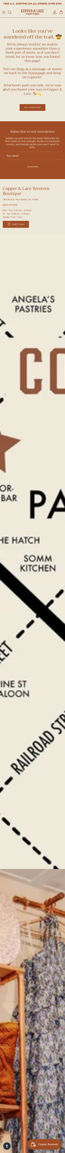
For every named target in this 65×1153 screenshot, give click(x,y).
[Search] (11, 12)
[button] (7, 1146)
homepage (36, 73)
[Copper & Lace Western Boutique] (32, 12)
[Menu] (4, 12)
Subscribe (32, 166)
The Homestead (32, 107)
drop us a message (31, 69)
